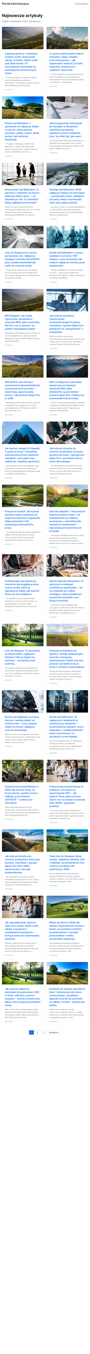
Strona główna (81, 4)
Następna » (54, 1032)
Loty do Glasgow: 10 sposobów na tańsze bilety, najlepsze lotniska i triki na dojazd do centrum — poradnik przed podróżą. (22, 657)
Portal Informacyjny (15, 3)
